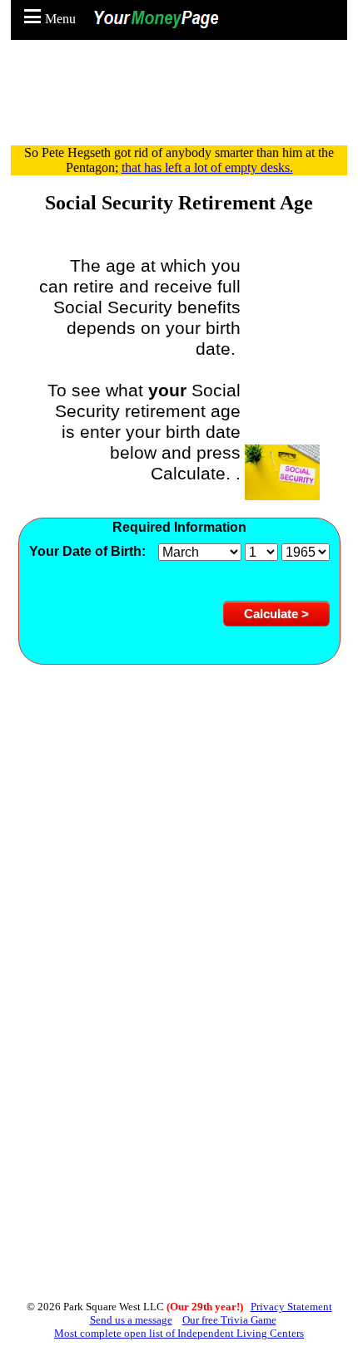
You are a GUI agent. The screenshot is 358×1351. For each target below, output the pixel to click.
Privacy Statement (291, 1306)
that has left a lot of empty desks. (207, 167)
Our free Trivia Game (229, 1320)
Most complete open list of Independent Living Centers (179, 1333)
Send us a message (131, 1320)
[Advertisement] (183, 99)
